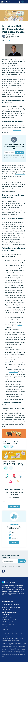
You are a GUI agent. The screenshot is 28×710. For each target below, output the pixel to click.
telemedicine (13, 372)
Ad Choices (15, 640)
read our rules (14, 492)
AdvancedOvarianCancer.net (11, 607)
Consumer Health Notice (8, 636)
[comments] (12, 446)
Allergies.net (6, 609)
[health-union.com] (8, 582)
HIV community (20, 174)
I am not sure (15, 538)
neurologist (10, 107)
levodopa (9, 387)
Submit (14, 542)
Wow (10, 482)
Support (13, 476)
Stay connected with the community (10, 556)
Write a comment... (9, 502)
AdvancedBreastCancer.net (11, 604)
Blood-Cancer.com (8, 627)
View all (5, 630)
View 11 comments (13, 497)
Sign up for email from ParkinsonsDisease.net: (14, 146)
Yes (12, 532)
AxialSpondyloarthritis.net (10, 622)
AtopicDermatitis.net (8, 617)
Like (6, 476)
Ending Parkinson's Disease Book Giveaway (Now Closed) (13, 464)
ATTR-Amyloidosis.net (9, 619)
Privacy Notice (14, 157)
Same (17, 482)
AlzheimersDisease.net (9, 612)
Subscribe (19, 152)
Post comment (14, 506)
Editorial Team (11, 34)
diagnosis (8, 362)
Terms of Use (17, 566)
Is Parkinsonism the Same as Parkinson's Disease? (12, 442)
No (12, 535)
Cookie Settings (19, 638)
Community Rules (6, 640)
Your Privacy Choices (7, 638)
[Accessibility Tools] (19, 1)
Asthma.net (5, 614)
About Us (4, 634)
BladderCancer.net (8, 624)
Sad (20, 476)
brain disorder (12, 128)
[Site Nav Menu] (26, 1)
